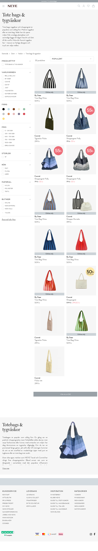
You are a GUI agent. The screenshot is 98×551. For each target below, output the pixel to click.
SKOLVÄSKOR (79, 506)
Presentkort (7, 503)
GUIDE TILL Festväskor (59, 500)
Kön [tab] (4, 165)
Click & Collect (32, 497)
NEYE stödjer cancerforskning (9, 510)
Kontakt (5, 495)
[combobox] (72, 58)
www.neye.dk (7, 517)
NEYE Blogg (55, 512)
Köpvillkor (31, 506)
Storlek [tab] (6, 153)
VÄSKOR (77, 495)
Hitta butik (6, 497)
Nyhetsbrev (55, 495)
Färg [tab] (4, 105)
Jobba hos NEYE (8, 515)
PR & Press (6, 500)
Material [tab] (6, 182)
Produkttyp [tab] (8, 61)
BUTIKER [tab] (6, 199)
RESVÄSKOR (79, 500)
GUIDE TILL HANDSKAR (58, 509)
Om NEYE (5, 506)
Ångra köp (6, 520)
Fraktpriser (31, 500)
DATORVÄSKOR (80, 509)
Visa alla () (65, 394)
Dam (13, 54)
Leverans (30, 495)
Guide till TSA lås (57, 506)
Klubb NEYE (55, 497)
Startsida (5, 54)
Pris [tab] (4, 127)
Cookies (5, 523)
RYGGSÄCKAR (79, 497)
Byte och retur (32, 503)
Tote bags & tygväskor (33, 54)
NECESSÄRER (79, 503)
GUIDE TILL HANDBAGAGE (59, 503)
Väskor (20, 54)
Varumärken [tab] (9, 72)
